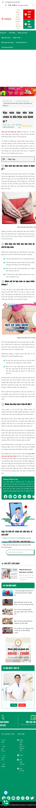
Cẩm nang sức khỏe (7, 47)
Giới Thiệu (12, 32)
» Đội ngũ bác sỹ (3, 749)
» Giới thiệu (3, 741)
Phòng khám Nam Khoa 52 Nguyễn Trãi (22, 745)
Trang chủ (3, 32)
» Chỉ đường (3, 765)
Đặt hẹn (22, 705)
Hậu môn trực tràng (7, 42)
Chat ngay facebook (22, 762)
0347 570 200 (29, 14)
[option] (18, 91)
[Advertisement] (18, 69)
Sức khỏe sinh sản (21, 42)
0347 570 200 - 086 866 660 (19, 541)
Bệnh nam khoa (22, 32)
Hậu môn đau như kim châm (11, 132)
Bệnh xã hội (16, 37)
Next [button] (33, 689)
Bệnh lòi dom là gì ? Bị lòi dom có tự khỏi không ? (26, 572)
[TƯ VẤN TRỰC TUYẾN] (14, 538)
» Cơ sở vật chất (3, 758)
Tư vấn (14, 705)
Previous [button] (2, 689)
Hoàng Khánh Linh (10, 479)
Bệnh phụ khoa (5, 37)
